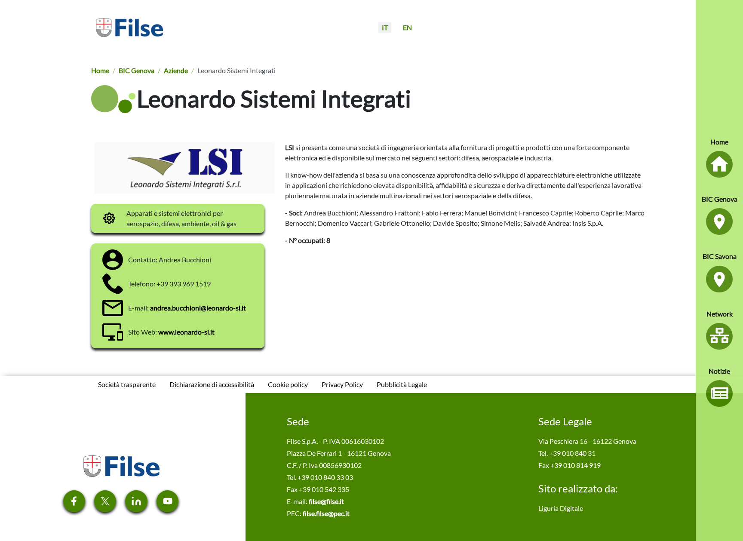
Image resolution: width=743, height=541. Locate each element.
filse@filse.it (326, 501)
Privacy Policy (342, 384)
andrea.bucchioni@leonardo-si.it (198, 308)
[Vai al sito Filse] (121, 465)
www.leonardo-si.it (186, 332)
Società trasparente (127, 384)
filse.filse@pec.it (326, 513)
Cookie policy (288, 384)
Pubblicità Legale (402, 384)
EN (407, 27)
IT (385, 27)
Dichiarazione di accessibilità (211, 384)
